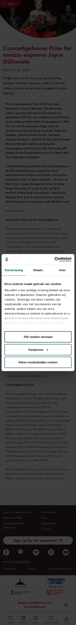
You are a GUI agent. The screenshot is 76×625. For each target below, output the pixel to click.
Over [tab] (62, 270)
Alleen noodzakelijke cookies (38, 362)
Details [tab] (38, 270)
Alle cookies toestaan (38, 336)
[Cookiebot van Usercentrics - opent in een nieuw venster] (55, 259)
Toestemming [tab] (13, 270)
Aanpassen (35, 349)
